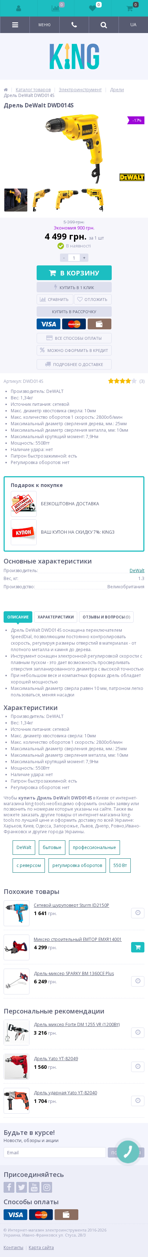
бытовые (52, 847)
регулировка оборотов (77, 865)
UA (133, 25)
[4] (128, 381)
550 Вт (120, 865)
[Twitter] (21, 1187)
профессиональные (94, 847)
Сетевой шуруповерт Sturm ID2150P (71, 905)
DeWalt (137, 570)
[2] (117, 381)
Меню (44, 24)
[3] (122, 381)
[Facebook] (9, 1187)
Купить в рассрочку (74, 311)
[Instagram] (46, 1187)
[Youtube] (34, 1187)
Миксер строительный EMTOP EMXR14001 (78, 939)
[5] (134, 381)
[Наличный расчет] (99, 324)
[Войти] (19, 8)
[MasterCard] (74, 324)
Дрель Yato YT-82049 (56, 1059)
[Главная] (6, 90)
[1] (111, 381)
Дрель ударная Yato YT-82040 (65, 1093)
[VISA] (48, 324)
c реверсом (29, 865)
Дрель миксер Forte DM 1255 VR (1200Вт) (77, 1025)
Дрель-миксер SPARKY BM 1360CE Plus (74, 974)
